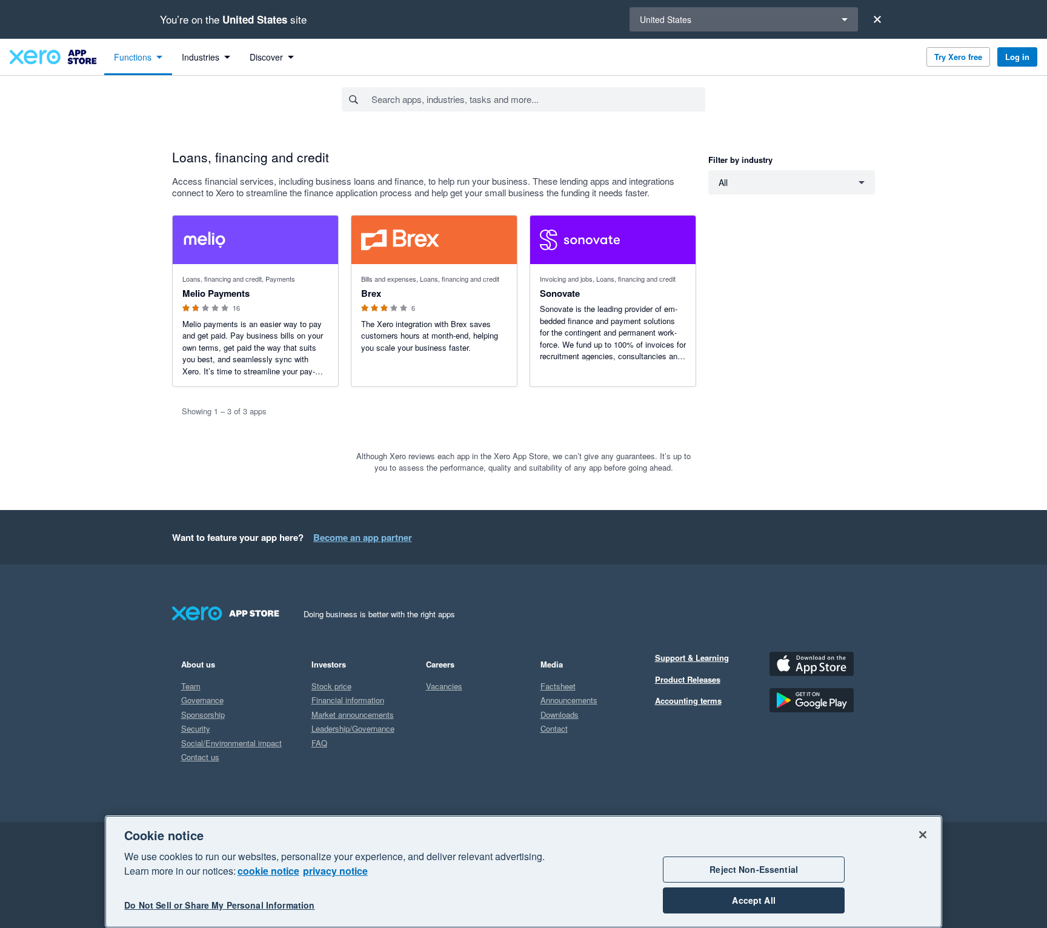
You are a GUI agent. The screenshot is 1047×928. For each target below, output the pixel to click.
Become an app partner (362, 537)
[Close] (877, 19)
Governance (202, 700)
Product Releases (687, 679)
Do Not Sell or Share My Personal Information (219, 905)
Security (195, 728)
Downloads (559, 714)
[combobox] (537, 99)
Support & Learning (692, 657)
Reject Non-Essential (754, 869)
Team (191, 686)
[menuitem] (138, 57)
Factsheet (558, 686)
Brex (371, 293)
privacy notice (335, 871)
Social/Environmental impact (231, 743)
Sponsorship (203, 714)
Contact (554, 728)
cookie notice (268, 871)
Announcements (568, 700)
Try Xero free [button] (958, 56)
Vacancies (444, 686)
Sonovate (560, 293)
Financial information (347, 700)
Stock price (331, 686)
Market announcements (352, 714)
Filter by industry (740, 159)
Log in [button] (1017, 56)
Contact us (200, 757)
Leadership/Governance (352, 728)
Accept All (753, 900)
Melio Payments (216, 293)
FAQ (319, 743)
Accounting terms (688, 700)
